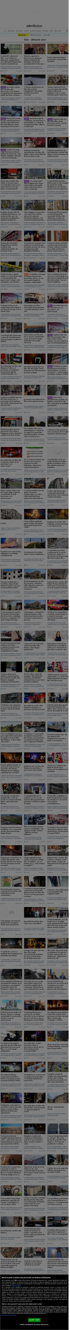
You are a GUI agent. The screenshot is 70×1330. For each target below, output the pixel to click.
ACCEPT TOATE (34, 1320)
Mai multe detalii (16, 1285)
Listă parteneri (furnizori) (9, 1315)
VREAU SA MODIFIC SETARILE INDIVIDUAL (34, 1324)
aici (8, 1295)
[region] (34, 1302)
